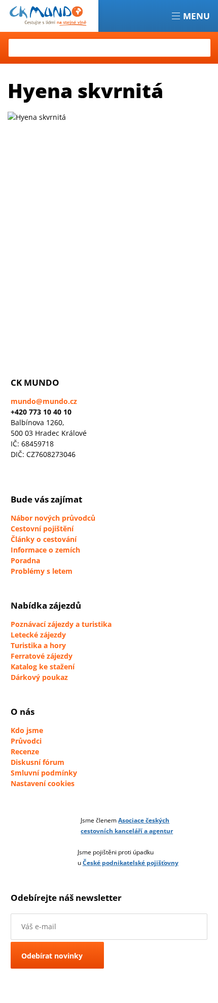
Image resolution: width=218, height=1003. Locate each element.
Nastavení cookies (43, 783)
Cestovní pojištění (42, 528)
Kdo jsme (27, 730)
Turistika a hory (38, 645)
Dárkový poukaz (39, 677)
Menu (196, 16)
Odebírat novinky (52, 956)
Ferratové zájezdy (41, 656)
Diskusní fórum (37, 762)
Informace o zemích (45, 550)
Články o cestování (44, 539)
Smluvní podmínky (44, 773)
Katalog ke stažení (43, 666)
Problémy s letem (41, 571)
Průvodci (26, 741)
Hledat (202, 48)
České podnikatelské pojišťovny (130, 862)
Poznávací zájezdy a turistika (61, 624)
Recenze (25, 751)
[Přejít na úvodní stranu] (49, 16)
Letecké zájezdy (38, 635)
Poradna (25, 560)
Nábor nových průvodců (53, 518)
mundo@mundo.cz (44, 401)
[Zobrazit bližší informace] (60, 825)
